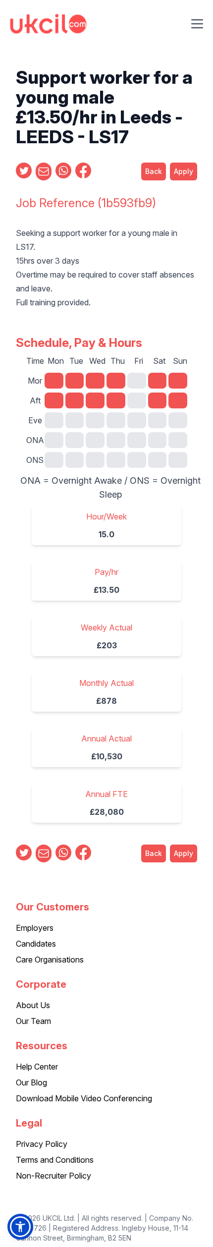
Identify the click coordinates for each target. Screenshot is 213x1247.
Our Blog (31, 1082)
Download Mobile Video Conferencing (84, 1098)
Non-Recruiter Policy (53, 1176)
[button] (20, 1226)
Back (153, 171)
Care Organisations (50, 959)
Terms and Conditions (55, 1160)
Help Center (37, 1067)
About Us (33, 1005)
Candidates (36, 944)
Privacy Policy (41, 1144)
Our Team (33, 1021)
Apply (183, 171)
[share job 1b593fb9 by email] (44, 171)
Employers (34, 928)
